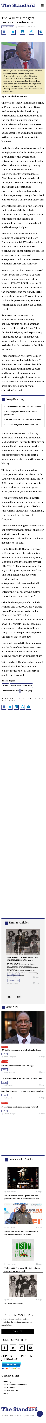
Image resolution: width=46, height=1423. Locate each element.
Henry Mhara (11, 1227)
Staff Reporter (8, 1085)
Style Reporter (14, 983)
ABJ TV (5, 685)
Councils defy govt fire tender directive (22, 425)
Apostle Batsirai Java (11, 691)
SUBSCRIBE (17, 1331)
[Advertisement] (23, 818)
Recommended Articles (21, 1159)
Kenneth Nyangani (10, 1114)
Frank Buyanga (27, 691)
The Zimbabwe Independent (15, 1385)
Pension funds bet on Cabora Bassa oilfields (23, 420)
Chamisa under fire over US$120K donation (23, 407)
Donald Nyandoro (9, 1072)
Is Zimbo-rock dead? (13, 1303)
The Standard (9, 1388)
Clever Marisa (11, 1264)
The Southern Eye (10, 1390)
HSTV (5, 1393)
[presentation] (9, 998)
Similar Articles (19, 922)
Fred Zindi (10, 1300)
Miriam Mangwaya (10, 1057)
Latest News (12, 1006)
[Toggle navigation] (42, 5)
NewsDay (7, 1382)
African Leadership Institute (21, 685)
